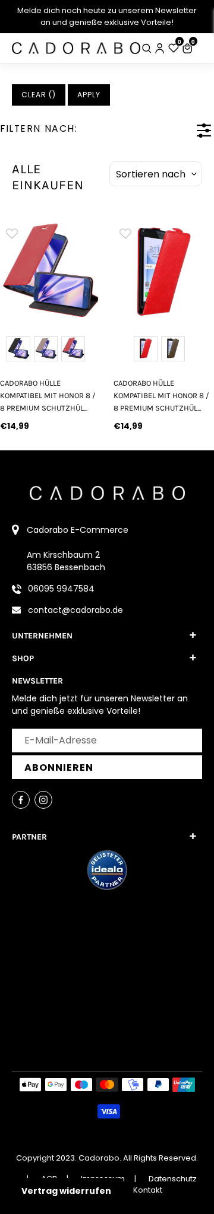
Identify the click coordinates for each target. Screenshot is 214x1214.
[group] (50, 271)
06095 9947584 (61, 589)
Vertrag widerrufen (66, 1191)
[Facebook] (21, 800)
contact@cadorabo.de (75, 610)
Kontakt (147, 1190)
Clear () (38, 95)
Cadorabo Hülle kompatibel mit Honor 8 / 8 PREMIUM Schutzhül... (48, 396)
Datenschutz (173, 1178)
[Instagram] (43, 800)
